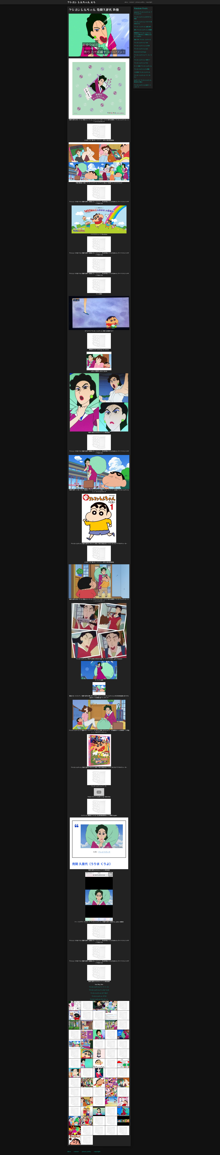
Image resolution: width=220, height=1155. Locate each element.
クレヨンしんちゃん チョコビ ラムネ (99, 990)
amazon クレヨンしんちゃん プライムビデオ (143, 13)
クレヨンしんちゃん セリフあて (99, 993)
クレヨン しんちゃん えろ (81, 2)
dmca (126, 2)
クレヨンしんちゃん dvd (141, 49)
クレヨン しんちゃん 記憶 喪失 (142, 27)
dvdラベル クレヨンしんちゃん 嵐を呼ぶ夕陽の (142, 81)
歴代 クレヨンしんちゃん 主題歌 (143, 30)
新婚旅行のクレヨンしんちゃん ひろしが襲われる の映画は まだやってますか (143, 34)
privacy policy (140, 2)
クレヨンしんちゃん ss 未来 (142, 46)
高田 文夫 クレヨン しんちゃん (142, 39)
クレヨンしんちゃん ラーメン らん (143, 56)
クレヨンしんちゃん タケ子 (99, 996)
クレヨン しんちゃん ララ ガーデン (142, 76)
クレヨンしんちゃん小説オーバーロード (142, 86)
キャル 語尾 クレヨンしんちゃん (143, 66)
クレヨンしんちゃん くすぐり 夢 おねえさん (143, 22)
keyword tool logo (140, 52)
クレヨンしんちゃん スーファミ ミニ (99, 987)
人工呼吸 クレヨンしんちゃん (142, 72)
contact (131, 2)
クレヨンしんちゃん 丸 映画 (141, 69)
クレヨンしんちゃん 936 (141, 63)
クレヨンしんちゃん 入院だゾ (142, 60)
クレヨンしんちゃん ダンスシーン (99, 999)
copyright (149, 2)
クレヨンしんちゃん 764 (141, 42)
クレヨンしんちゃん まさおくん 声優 (142, 18)
